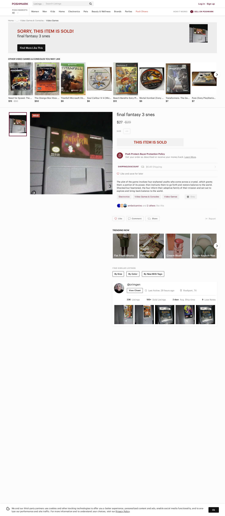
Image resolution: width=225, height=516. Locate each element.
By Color (132, 274)
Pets (86, 11)
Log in (201, 3)
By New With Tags (153, 274)
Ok (213, 510)
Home (62, 11)
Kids (53, 11)
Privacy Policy (122, 511)
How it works (180, 11)
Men (45, 11)
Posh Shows (142, 11)
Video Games (52, 20)
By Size (118, 274)
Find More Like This (31, 47)
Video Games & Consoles (32, 20)
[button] (39, 3)
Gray (192, 196)
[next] (217, 75)
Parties (128, 11)
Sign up (211, 3)
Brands (117, 11)
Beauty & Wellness (101, 11)
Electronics (74, 11)
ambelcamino (135, 205)
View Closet (135, 290)
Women (35, 11)
